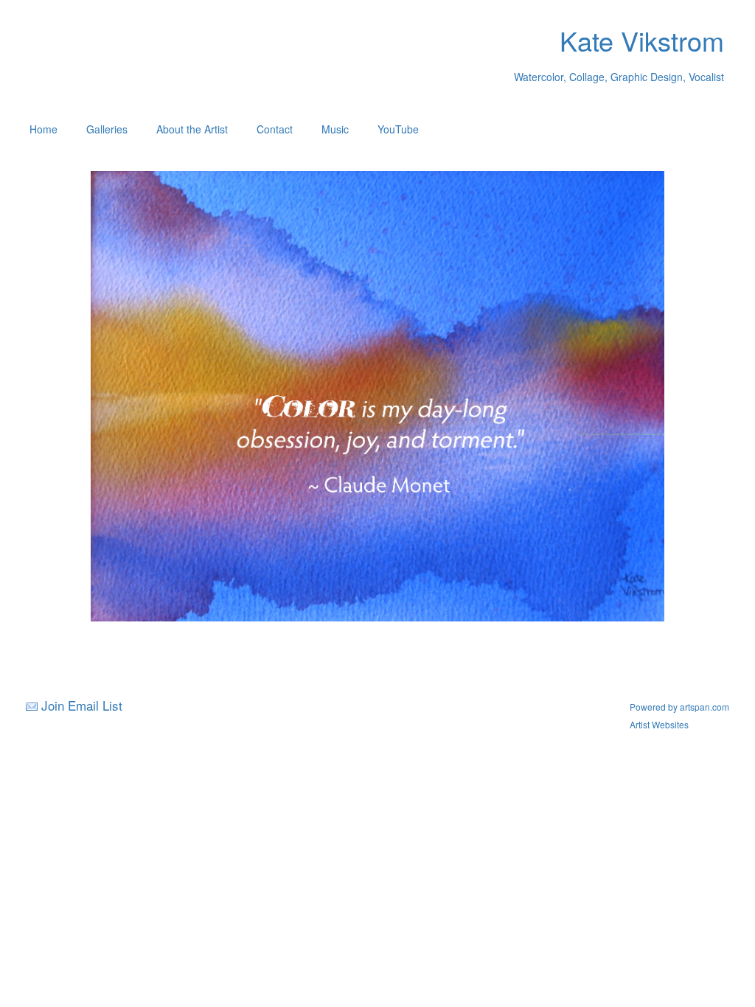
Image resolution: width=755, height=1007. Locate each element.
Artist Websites (659, 724)
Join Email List (81, 705)
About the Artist (192, 129)
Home (43, 129)
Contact (275, 129)
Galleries (107, 129)
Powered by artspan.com (679, 706)
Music (335, 129)
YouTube (398, 129)
